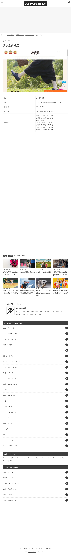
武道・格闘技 (7, 345)
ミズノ (6, 460)
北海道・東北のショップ (11, 483)
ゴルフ (5, 350)
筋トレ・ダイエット (9, 356)
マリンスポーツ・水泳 (10, 333)
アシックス (7, 458)
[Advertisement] (35, 20)
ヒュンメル (57, 458)
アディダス (16, 458)
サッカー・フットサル (10, 378)
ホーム (21, 548)
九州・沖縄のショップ (10, 500)
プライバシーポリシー (37, 548)
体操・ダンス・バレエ (10, 384)
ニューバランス (47, 458)
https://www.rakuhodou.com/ (44, 111)
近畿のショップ (8, 478)
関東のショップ (8, 472)
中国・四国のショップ (10, 494)
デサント (32, 458)
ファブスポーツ (32, 552)
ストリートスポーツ (9, 412)
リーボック (14, 460)
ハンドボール (7, 417)
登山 (4, 434)
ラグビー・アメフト (9, 429)
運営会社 (27, 548)
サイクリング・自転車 (10, 367)
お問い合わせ (49, 548)
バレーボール (7, 423)
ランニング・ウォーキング (11, 361)
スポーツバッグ (8, 440)
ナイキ (38, 458)
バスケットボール (9, 395)
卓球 (4, 401)
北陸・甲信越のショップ (11, 489)
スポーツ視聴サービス (10, 446)
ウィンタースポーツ (9, 339)
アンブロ (24, 458)
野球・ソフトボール (9, 373)
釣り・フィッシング (9, 328)
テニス (5, 389)
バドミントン (7, 406)
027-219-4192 (40, 107)
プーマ (64, 458)
